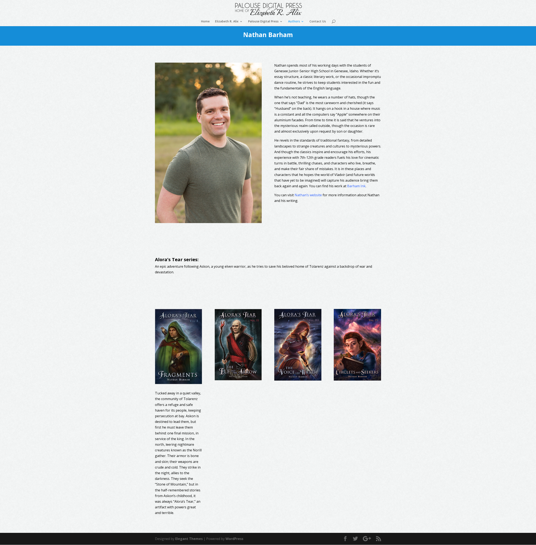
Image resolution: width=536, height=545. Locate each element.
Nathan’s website (308, 195)
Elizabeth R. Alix (226, 21)
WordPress (234, 538)
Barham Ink (356, 186)
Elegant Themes (189, 538)
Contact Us (317, 21)
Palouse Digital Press (263, 21)
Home (205, 21)
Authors (294, 21)
